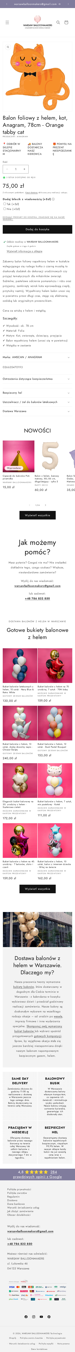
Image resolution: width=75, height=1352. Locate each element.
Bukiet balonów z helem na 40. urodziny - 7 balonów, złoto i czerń (19, 864)
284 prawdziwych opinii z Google (37, 1174)
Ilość (5, 162)
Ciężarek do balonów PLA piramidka (16, 477)
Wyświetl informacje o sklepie (24, 251)
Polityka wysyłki (46, 1343)
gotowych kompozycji (47, 1036)
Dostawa (12, 1200)
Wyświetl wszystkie (37, 515)
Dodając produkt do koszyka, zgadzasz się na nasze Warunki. (34, 218)
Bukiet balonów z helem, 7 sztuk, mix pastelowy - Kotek (55, 803)
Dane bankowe (16, 1204)
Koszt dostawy (31, 192)
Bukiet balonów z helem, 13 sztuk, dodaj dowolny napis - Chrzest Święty (18, 747)
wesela (58, 1016)
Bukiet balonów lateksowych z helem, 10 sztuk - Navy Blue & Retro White (18, 689)
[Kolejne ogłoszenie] (68, 4)
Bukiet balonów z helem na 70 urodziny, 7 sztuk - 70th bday (53, 688)
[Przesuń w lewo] (29, 505)
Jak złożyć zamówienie (20, 1211)
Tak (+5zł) (13, 204)
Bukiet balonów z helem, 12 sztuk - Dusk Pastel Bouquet (52, 745)
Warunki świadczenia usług (23, 1207)
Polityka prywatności (19, 1189)
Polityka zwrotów (17, 1193)
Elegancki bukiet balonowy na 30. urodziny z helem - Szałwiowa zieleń (18, 804)
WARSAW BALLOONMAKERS (36, 1333)
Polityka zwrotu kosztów (31, 1337)
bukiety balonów (23, 987)
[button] (7, 22)
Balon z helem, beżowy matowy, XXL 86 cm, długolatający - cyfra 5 (47, 479)
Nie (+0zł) (13, 209)
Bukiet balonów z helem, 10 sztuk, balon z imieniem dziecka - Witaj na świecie (54, 864)
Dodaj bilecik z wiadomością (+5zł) (27, 199)
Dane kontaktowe (39, 1349)
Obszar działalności (19, 1214)
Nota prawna (63, 1343)
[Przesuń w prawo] (46, 505)
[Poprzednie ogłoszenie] (7, 4)
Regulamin (13, 1196)
